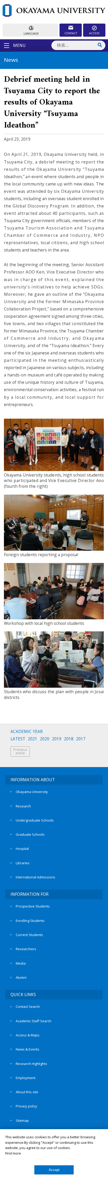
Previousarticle (20, 751)
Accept (54, 1170)
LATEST (17, 739)
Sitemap (22, 1120)
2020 (44, 739)
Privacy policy (26, 1106)
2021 (32, 739)
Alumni (21, 977)
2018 (68, 739)
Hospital (22, 848)
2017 (80, 739)
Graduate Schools (30, 834)
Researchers (26, 949)
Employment (25, 1077)
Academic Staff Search (33, 1021)
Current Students (29, 934)
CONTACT (70, 33)
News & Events (27, 1049)
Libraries (23, 863)
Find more (13, 1153)
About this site (27, 1092)
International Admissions (35, 877)
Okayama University (32, 791)
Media (21, 963)
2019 (56, 739)
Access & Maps (28, 1035)
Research (23, 806)
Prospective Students (33, 906)
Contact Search (28, 1006)
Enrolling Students (30, 920)
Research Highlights (31, 1063)
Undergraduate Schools (35, 820)
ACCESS (94, 33)
